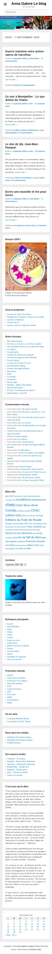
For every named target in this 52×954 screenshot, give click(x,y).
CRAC (35, 510)
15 (14, 927)
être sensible (25, 548)
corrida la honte (23, 511)
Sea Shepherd (12, 700)
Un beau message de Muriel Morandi (21, 357)
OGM (15, 538)
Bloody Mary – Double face (18, 767)
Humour (17, 85)
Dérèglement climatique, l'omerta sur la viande (25, 317)
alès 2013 (9, 496)
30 (20, 932)
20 (44, 927)
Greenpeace (38, 524)
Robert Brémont (20, 545)
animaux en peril (20, 496)
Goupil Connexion (14, 689)
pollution (14, 133)
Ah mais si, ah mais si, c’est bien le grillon (24, 344)
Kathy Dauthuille (34, 526)
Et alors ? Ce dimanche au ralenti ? (21, 390)
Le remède (11, 377)
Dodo (9, 374)
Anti (31, 104)
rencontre (10, 545)
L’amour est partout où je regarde (20, 355)
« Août (7, 935)
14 (8, 927)
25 (32, 929)
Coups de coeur (13, 640)
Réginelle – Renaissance (17, 770)
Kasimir (23, 527)
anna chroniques (34, 496)
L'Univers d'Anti (26, 130)
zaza (17, 548)
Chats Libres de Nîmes (16, 678)
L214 (9, 692)
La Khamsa (11, 379)
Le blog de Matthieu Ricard (18, 719)
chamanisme (39, 499)
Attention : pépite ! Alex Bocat (19, 385)
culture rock (13, 515)
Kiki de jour (11, 371)
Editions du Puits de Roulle (32, 516)
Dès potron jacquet (14, 341)
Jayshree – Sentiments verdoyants (21, 764)
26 (38, 929)
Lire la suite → (11, 79)
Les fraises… (12, 349)
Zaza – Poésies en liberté (17, 772)
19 (38, 927)
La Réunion (9, 530)
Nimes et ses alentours (19, 533)
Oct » (14, 935)
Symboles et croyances (16, 657)
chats (10, 504)
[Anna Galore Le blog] (26, 22)
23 (20, 929)
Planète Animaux (14, 743)
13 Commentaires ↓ (26, 133)
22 (14, 929)
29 (14, 932)
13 (44, 924)
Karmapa (17, 527)
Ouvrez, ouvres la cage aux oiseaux (21, 325)
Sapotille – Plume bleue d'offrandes (21, 761)
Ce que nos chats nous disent (19, 314)
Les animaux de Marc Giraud (18, 721)
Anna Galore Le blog (28, 3)
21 (8, 929)
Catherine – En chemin (16, 759)
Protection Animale (35, 541)
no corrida (37, 533)
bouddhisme (23, 499)
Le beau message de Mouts (18, 368)
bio (14, 500)
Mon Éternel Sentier (15, 388)
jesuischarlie (9, 527)
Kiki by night (12, 382)
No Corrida (11, 694)
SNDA (9, 703)
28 (8, 932)
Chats (9, 629)
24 (26, 929)
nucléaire (8, 538)
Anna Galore (34, 59)
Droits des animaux (15, 683)
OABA (9, 697)
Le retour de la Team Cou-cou (19, 363)
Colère (16, 130)
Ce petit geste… (13, 352)
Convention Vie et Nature (17, 681)
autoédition (8, 500)
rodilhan (29, 545)
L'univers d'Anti (13, 651)
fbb (26, 524)
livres (17, 530)
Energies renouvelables (14, 524)
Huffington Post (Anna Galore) (19, 737)
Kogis (44, 527)
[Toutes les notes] (15, 600)
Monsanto (36, 530)
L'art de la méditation (15, 320)
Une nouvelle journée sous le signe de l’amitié (25, 347)
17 (26, 927)
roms (36, 545)
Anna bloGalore (13, 626)
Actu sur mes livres (28, 226)
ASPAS (10, 675)
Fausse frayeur (13, 360)
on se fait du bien (29, 537)
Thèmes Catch (35, 949)
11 (32, 924)
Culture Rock (12, 643)
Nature (35, 130)
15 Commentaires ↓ (19, 180)
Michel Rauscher (25, 530)
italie (45, 524)
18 (32, 927)
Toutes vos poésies (15, 775)
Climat (9, 632)
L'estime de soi (13, 322)
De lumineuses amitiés (16, 366)
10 (26, 924)
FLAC (30, 524)
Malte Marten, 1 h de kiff (17, 393)
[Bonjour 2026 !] (26, 290)
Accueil (17, 226)
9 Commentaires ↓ (29, 85)
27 (44, 929)
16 (20, 927)
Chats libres (23, 505)
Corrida (10, 510)
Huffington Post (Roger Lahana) (19, 740)
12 (38, 924)
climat (7, 133)
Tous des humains (14, 659)
